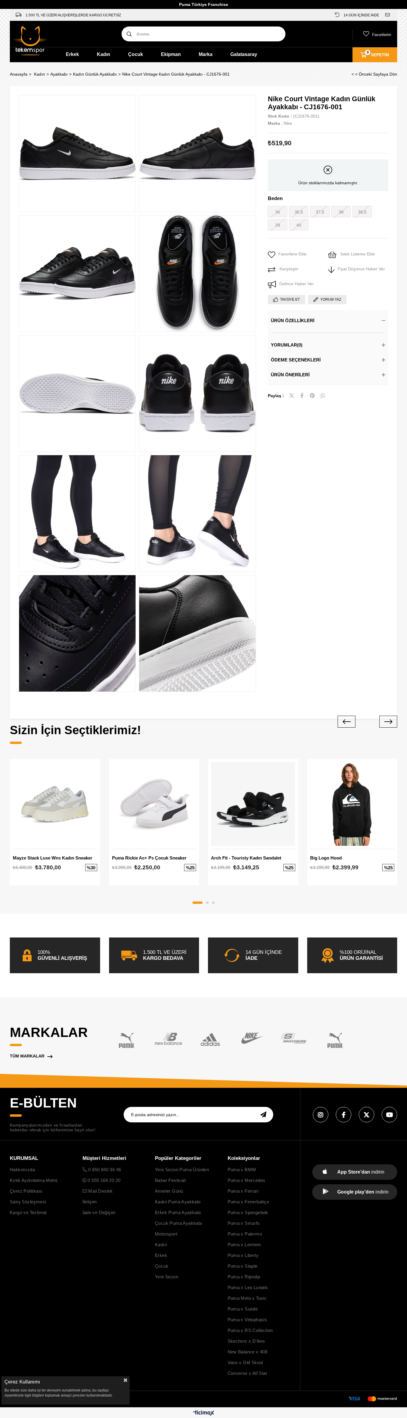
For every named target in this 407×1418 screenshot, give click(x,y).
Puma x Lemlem (244, 1244)
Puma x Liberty (243, 1255)
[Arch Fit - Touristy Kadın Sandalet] (253, 804)
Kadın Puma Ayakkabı (178, 1201)
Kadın (103, 54)
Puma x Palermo (245, 1233)
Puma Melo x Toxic (247, 1298)
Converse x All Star (248, 1373)
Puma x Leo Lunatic (248, 1287)
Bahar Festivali (170, 1180)
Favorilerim (381, 34)
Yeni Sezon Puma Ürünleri (182, 1169)
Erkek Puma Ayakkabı (178, 1212)
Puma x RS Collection (250, 1330)
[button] (197, 902)
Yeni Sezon (166, 1276)
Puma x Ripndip (244, 1276)
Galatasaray (243, 54)
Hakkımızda (22, 1169)
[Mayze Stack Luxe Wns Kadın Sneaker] (55, 804)
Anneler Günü (169, 1191)
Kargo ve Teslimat (28, 1212)
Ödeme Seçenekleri (296, 359)
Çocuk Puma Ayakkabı (178, 1223)
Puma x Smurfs (244, 1223)
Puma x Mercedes (246, 1180)
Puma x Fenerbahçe (248, 1201)
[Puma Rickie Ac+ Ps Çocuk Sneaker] (154, 804)
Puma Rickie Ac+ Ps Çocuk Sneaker (149, 857)
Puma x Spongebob (248, 1212)
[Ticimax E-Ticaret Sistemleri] (203, 1413)
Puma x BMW (242, 1169)
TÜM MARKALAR (27, 1056)
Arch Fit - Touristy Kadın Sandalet (246, 857)
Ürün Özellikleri (292, 320)
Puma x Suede (243, 1308)
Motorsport (166, 1233)
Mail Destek (100, 1191)
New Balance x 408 (248, 1351)
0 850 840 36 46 (104, 1169)
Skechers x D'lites (246, 1341)
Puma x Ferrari (243, 1191)
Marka (205, 54)
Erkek (72, 54)
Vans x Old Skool (245, 1362)
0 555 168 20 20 (103, 1180)
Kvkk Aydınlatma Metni (33, 1180)
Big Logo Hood (326, 857)
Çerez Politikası (26, 1191)
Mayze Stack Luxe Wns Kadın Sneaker (52, 857)
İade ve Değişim (99, 1212)
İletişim (90, 1201)
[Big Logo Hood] (352, 804)
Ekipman (171, 54)
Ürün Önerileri (290, 374)
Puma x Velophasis (247, 1319)
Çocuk (135, 54)
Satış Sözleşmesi (28, 1201)
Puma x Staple (243, 1266)
